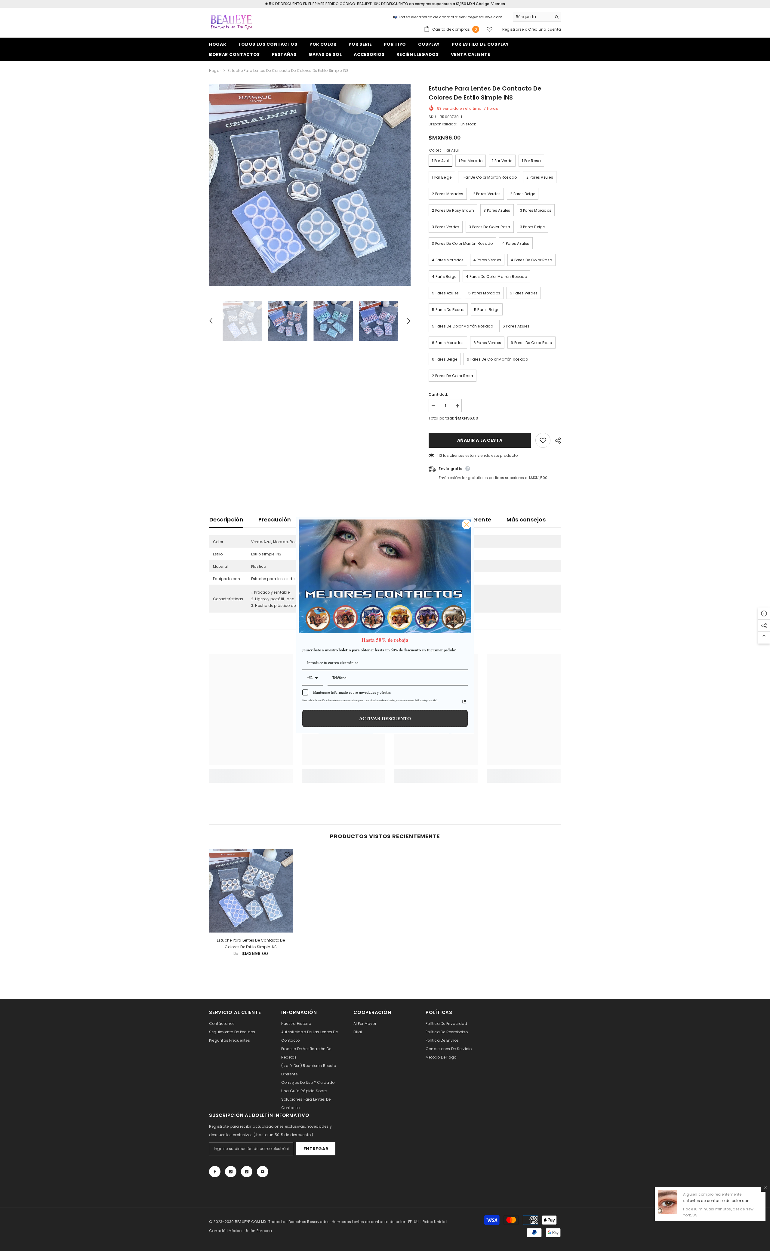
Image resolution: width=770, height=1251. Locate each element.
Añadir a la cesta (481, 440)
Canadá (217, 1230)
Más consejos (526, 519)
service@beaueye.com (480, 17)
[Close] (466, 524)
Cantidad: (438, 394)
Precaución (274, 519)
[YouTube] (262, 1171)
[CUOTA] (555, 440)
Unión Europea (258, 1230)
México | (237, 1230)
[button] (210, 320)
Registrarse (513, 29)
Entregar (315, 1149)
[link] (251, 772)
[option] (310, 185)
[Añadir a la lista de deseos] (542, 440)
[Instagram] (230, 1171)
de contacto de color (385, 1221)
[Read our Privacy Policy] (464, 701)
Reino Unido (434, 1221)
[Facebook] (214, 1171)
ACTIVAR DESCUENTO (385, 718)
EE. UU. (414, 1221)
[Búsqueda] (537, 17)
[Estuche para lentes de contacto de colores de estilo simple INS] (251, 891)
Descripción (226, 519)
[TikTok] (246, 1171)
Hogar (215, 70)
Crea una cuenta (544, 29)
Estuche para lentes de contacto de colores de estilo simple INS (251, 943)
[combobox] (532, 16)
